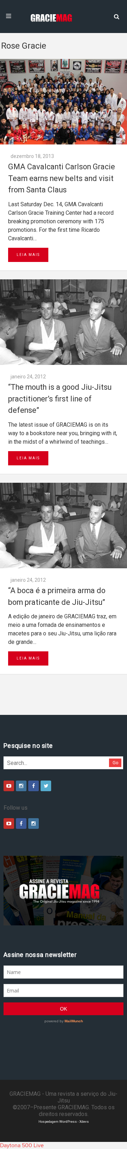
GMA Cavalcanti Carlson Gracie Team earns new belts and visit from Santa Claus (61, 178)
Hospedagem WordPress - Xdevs (63, 1121)
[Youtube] (9, 786)
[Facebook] (33, 786)
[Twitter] (46, 786)
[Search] (116, 16)
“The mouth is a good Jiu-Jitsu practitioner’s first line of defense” (59, 399)
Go (116, 762)
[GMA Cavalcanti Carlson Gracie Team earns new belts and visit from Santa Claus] (63, 101)
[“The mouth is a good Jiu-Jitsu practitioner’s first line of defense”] (63, 322)
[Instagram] (21, 786)
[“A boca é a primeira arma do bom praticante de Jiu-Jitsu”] (63, 525)
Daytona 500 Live (22, 1145)
